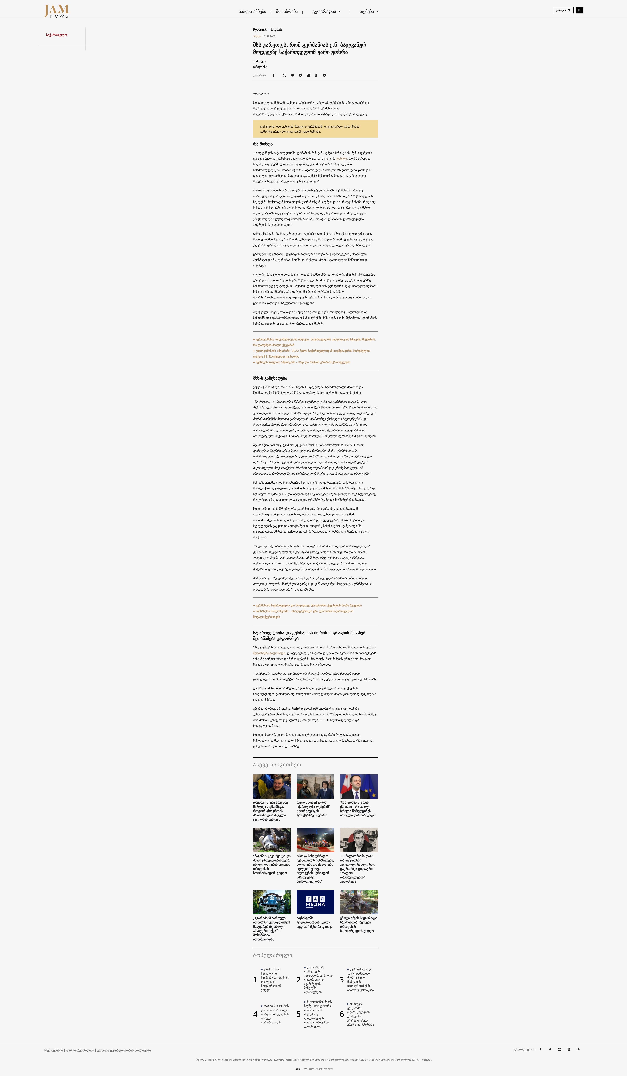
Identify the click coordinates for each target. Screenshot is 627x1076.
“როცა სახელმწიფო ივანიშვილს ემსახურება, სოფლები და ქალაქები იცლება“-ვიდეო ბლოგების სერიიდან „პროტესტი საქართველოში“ (315, 869)
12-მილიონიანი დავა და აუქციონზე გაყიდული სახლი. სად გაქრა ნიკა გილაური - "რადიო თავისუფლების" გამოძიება (357, 869)
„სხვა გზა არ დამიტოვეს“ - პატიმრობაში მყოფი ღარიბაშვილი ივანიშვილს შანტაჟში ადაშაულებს (318, 979)
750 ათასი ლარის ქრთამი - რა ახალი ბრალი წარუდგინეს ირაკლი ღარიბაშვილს (357, 808)
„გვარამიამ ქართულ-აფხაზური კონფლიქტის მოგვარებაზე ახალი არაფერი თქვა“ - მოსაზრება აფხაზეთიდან (271, 928)
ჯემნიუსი (259, 61)
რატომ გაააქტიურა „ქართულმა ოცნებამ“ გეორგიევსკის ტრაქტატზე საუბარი (313, 808)
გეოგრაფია (324, 11)
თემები (367, 11)
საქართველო (56, 35)
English (276, 29)
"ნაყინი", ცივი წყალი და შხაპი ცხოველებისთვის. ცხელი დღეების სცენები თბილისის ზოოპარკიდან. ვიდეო (272, 864)
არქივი (258, 36)
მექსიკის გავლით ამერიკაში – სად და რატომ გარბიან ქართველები (303, 362)
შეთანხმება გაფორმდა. (269, 653)
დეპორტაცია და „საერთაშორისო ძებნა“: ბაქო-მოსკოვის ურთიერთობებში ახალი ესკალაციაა (360, 979)
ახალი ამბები (252, 11)
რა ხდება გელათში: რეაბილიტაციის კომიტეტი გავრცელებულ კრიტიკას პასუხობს (360, 1014)
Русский (260, 29)
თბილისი (260, 67)
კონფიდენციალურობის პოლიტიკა (124, 1050)
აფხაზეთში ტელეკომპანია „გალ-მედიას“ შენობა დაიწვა (315, 922)
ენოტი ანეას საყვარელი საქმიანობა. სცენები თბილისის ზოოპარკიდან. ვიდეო (358, 924)
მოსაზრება (287, 11)
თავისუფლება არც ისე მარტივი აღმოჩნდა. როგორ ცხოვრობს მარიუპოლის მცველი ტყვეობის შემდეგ (270, 811)
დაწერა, (342, 158)
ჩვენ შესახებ (53, 1050)
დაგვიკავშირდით (80, 1050)
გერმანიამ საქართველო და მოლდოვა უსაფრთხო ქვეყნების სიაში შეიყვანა (309, 605)
